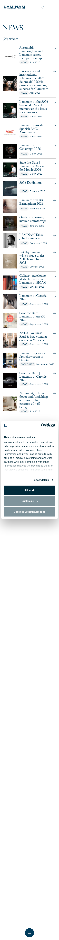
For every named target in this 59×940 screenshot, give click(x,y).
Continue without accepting (29, 511)
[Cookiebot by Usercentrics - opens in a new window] (41, 425)
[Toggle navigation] (53, 7)
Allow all (29, 490)
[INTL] (17, 7)
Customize (27, 501)
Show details (41, 479)
